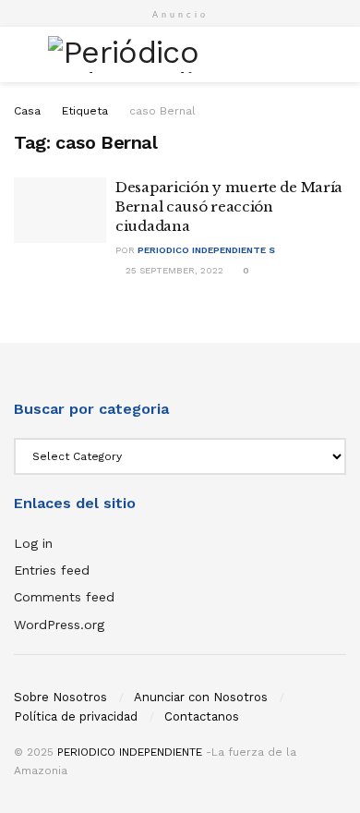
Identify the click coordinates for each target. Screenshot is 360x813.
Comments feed (64, 596)
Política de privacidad (76, 716)
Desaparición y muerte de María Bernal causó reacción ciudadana (228, 206)
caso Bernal (162, 110)
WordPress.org (59, 624)
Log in (33, 543)
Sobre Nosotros (60, 697)
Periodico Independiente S (206, 250)
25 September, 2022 (173, 270)
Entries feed (52, 570)
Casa (27, 110)
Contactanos (201, 716)
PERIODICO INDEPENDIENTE (129, 752)
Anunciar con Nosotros (201, 697)
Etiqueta (85, 110)
